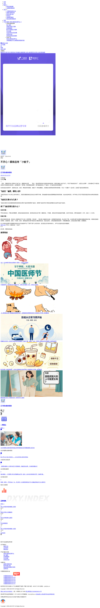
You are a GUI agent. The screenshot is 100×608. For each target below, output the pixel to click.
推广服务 (6, 555)
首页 (5, 1)
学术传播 (6, 558)
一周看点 (3, 425)
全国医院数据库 (10, 8)
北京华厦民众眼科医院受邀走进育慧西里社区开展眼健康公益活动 (18, 447)
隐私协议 (6, 549)
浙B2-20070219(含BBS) (7, 591)
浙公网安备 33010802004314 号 (34, 591)
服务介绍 (6, 546)
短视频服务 (6, 556)
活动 (5, 9)
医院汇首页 (5, 43)
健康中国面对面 (10, 12)
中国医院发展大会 (11, 11)
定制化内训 (6, 559)
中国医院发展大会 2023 (10, 577)
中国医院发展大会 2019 (10, 580)
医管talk (8, 15)
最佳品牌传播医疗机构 (9, 567)
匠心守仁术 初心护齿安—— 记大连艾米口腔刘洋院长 (14, 457)
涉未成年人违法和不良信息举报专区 (45, 594)
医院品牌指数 (9, 6)
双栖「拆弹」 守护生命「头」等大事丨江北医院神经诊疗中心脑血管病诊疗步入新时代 (23, 482)
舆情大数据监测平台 (9, 553)
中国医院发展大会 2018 (10, 582)
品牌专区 (6, 568)
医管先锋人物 (9, 14)
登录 (2, 49)
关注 (5, 3)
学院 (5, 20)
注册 (4, 49)
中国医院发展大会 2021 (10, 579)
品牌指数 (4, 501)
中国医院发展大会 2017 (10, 583)
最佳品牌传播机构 (11, 18)
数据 (5, 5)
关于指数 (3, 44)
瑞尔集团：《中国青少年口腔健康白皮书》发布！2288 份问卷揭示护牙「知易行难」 (22, 474)
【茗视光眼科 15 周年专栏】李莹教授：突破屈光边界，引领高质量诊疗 (19, 466)
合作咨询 (6, 547)
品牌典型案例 (9, 17)
